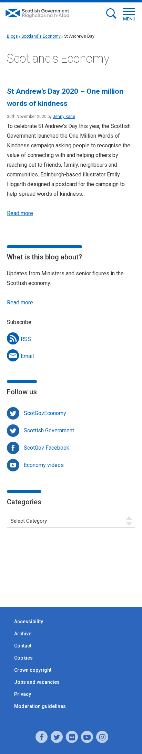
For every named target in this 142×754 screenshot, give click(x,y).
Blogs (12, 36)
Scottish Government (49, 430)
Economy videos (44, 465)
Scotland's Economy (41, 36)
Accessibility (28, 621)
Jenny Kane (64, 116)
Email (27, 356)
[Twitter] (57, 737)
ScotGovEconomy (45, 413)
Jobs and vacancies (37, 682)
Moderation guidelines (40, 706)
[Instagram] (102, 737)
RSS (26, 339)
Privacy (22, 694)
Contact (22, 646)
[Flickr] (72, 737)
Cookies (23, 658)
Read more (20, 213)
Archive (22, 633)
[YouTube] (87, 737)
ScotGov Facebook (46, 447)
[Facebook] (42, 737)
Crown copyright (32, 670)
